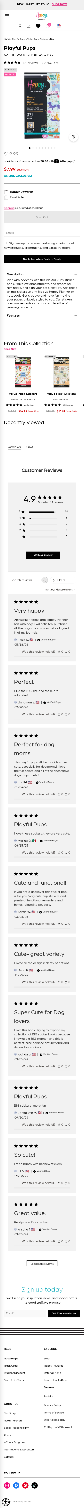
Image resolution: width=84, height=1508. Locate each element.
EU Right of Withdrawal (58, 1427)
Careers (9, 1456)
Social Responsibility (16, 1428)
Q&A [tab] (30, 447)
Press (7, 1435)
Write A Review (43, 555)
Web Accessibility (54, 1420)
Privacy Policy (52, 1405)
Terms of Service (54, 1412)
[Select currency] (60, 26)
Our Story (10, 1413)
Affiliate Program (14, 1442)
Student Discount (14, 1373)
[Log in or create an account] (29, 26)
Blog (46, 1358)
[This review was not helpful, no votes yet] (66, 652)
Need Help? (11, 1358)
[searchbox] (24, 580)
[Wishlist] (38, 26)
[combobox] (60, 589)
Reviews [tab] (14, 447)
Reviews (49, 1387)
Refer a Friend (52, 1373)
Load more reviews (42, 1264)
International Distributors (19, 1449)
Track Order (11, 1365)
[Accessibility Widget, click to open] (6, 1502)
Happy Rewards (53, 1365)
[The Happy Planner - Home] (42, 15)
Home (7, 39)
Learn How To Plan (55, 1380)
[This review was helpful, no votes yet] (59, 652)
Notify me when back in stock (42, 259)
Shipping (9, 208)
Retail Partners (13, 1420)
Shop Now (10, 349)
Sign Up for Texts (14, 1380)
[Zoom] (73, 137)
